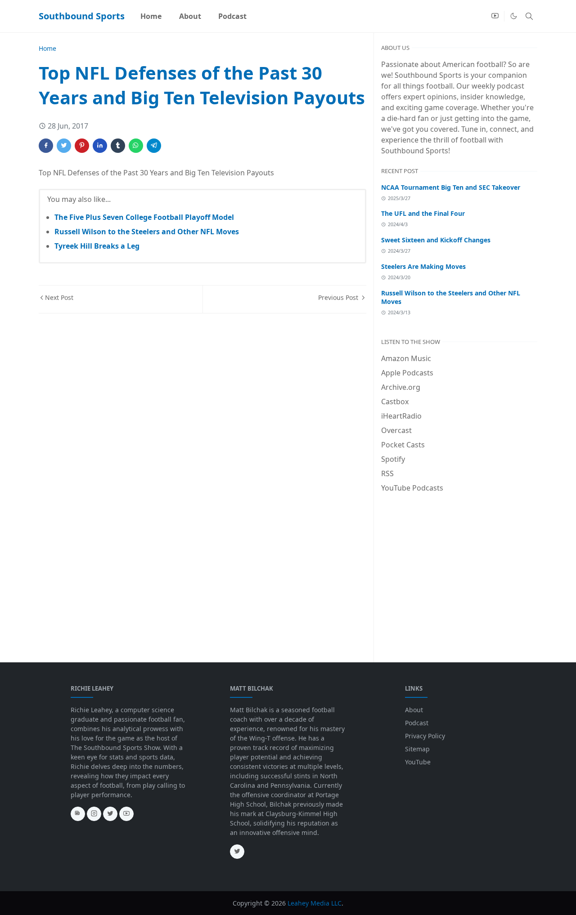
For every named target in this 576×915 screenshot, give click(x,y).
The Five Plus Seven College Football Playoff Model (144, 217)
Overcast (396, 430)
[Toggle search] (529, 16)
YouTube (418, 762)
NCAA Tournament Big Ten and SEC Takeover (450, 187)
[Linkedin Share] (100, 145)
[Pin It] (82, 145)
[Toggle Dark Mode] (513, 16)
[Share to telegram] (154, 145)
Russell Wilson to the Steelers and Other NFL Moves (146, 232)
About (414, 709)
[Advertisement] (459, 567)
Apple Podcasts (407, 373)
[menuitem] (151, 16)
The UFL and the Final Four (423, 213)
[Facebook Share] (46, 145)
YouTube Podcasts (412, 488)
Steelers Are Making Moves (423, 266)
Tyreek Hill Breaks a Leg (97, 246)
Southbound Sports (82, 16)
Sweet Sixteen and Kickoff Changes (435, 240)
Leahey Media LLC (315, 903)
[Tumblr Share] (118, 145)
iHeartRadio (401, 416)
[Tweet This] (64, 145)
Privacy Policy (425, 736)
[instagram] (94, 814)
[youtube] (495, 16)
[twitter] (110, 814)
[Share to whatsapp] (136, 145)
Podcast (416, 723)
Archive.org (400, 387)
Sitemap (417, 749)
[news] (78, 814)
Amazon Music (406, 358)
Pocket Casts (403, 445)
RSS (387, 473)
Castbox (395, 401)
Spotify (393, 459)
